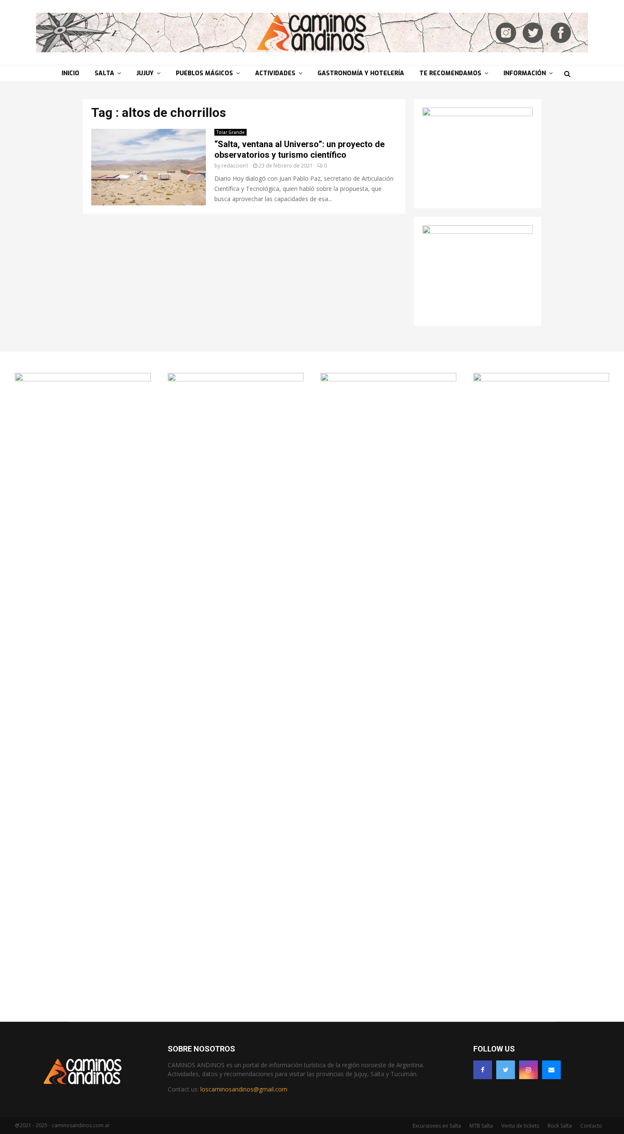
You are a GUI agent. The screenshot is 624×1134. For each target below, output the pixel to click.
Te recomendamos (450, 73)
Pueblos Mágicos (204, 73)
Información (524, 73)
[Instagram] (528, 1069)
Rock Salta (560, 1125)
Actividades (275, 73)
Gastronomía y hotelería (361, 73)
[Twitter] (505, 1069)
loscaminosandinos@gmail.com (243, 1089)
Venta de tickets (520, 1125)
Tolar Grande (230, 132)
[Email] (551, 1069)
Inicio (70, 73)
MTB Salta (481, 1125)
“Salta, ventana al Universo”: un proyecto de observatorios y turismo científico (299, 149)
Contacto (591, 1125)
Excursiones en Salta (437, 1125)
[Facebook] (482, 1069)
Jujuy (145, 73)
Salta (104, 73)
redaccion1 (235, 165)
